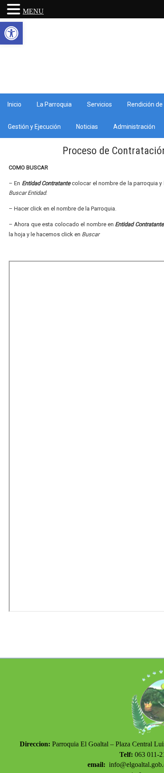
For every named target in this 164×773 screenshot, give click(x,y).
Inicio (14, 104)
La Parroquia (54, 104)
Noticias (87, 126)
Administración (134, 126)
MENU (33, 11)
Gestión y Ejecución (34, 126)
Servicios (99, 104)
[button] (11, 33)
